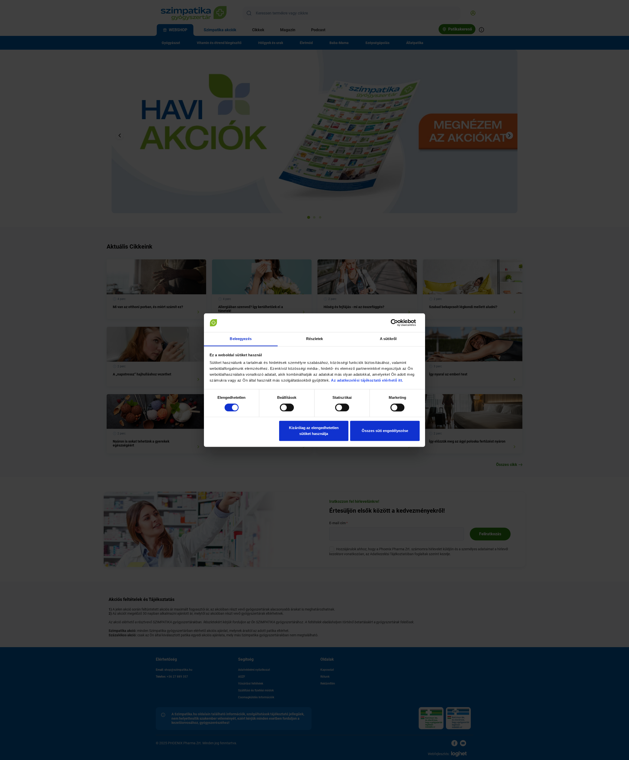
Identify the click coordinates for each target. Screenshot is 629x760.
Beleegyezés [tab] (241, 339)
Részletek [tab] (314, 339)
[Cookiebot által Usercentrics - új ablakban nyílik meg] (398, 322)
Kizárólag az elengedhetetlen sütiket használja (314, 431)
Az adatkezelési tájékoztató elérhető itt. (367, 380)
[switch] (287, 407)
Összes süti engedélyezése (385, 431)
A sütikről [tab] (388, 339)
